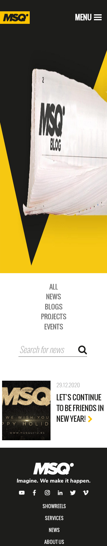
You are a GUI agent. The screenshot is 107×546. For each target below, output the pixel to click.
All (53, 286)
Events (53, 326)
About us (54, 541)
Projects (53, 316)
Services (54, 518)
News (53, 296)
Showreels (54, 506)
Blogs (53, 306)
